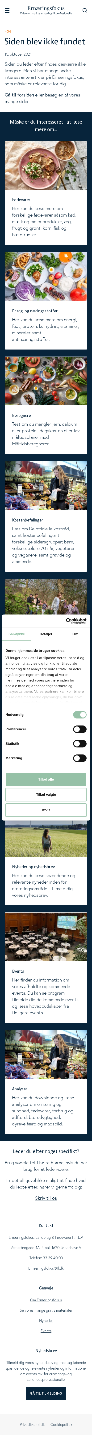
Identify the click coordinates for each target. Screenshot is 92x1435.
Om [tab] (75, 634)
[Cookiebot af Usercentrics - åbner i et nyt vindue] (66, 621)
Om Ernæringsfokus (46, 1300)
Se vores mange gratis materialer (46, 1310)
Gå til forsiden (19, 95)
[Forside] (46, 10)
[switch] (80, 729)
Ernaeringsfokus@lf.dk (46, 1268)
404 (8, 31)
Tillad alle (46, 779)
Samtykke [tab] (16, 634)
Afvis (46, 810)
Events (46, 1330)
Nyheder (46, 1320)
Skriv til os (46, 1198)
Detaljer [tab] (46, 634)
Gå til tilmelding (46, 1393)
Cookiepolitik (61, 1424)
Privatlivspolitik (32, 1424)
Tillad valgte (46, 794)
